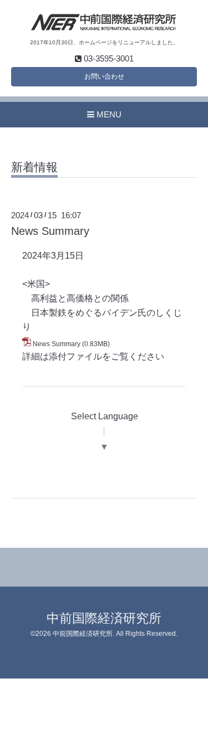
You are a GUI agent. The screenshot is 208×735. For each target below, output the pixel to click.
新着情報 (34, 167)
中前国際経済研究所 (104, 618)
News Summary (50, 231)
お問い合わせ (104, 76)
